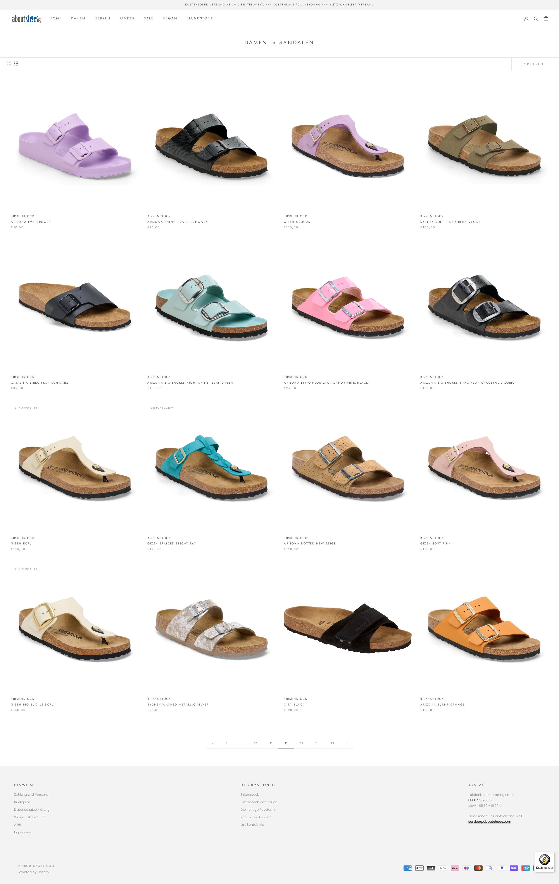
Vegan (170, 18)
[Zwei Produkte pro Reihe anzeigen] (9, 63)
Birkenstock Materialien (259, 802)
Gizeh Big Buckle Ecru (32, 704)
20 (255, 743)
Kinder (127, 18)
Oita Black (294, 704)
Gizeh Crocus (297, 222)
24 (316, 743)
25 (332, 743)
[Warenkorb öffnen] (546, 18)
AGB (17, 824)
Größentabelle (252, 824)
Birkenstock (250, 794)
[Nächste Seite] (346, 743)
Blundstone (200, 18)
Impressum (23, 832)
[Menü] (552, 854)
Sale (149, 18)
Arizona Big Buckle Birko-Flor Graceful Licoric (467, 383)
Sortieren (533, 64)
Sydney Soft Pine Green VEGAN (450, 222)
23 (301, 743)
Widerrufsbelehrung (30, 817)
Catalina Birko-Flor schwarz (39, 383)
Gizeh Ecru (21, 543)
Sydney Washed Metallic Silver (178, 704)
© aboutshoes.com (36, 866)
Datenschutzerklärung (32, 809)
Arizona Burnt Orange (442, 704)
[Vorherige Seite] (212, 743)
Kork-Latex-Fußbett (256, 817)
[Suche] (536, 18)
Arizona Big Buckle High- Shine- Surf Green (190, 383)
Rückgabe (22, 802)
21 (270, 743)
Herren (103, 18)
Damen (78, 18)
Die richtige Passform (258, 809)
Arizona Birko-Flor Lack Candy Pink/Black (326, 383)
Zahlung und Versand (31, 794)
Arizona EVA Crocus (31, 222)
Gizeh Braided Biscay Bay (171, 543)
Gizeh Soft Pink (435, 543)
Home (56, 18)
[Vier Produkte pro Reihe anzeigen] (16, 63)
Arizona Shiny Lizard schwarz (177, 222)
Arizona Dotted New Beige (310, 543)
